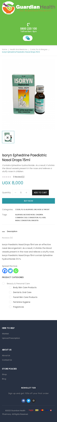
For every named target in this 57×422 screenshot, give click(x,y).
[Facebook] (4, 270)
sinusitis (34, 220)
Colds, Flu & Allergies (38, 49)
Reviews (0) (7, 238)
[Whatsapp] (15, 270)
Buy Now (28, 200)
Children (39, 215)
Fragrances (18, 307)
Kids (44, 217)
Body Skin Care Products (25, 287)
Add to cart (40, 192)
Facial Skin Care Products (25, 297)
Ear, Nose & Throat (41, 209)
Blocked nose (29, 215)
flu (40, 217)
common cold (21, 217)
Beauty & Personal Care (18, 283)
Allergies (19, 215)
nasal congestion (23, 220)
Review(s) (18, 176)
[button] (7, 137)
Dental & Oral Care (22, 292)
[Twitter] (10, 270)
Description (12, 231)
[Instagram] (34, 401)
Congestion (33, 217)
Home (4, 49)
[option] (28, 94)
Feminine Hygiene (21, 302)
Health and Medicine (18, 49)
